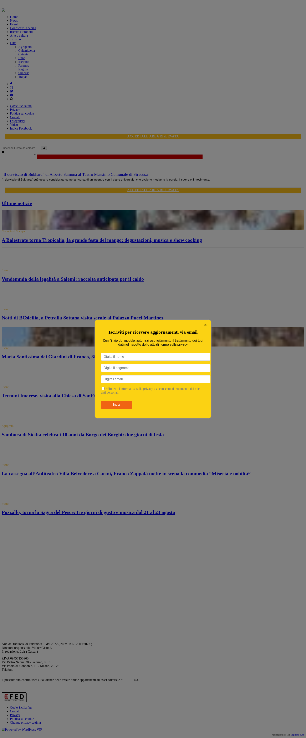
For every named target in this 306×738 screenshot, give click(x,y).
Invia (116, 404)
